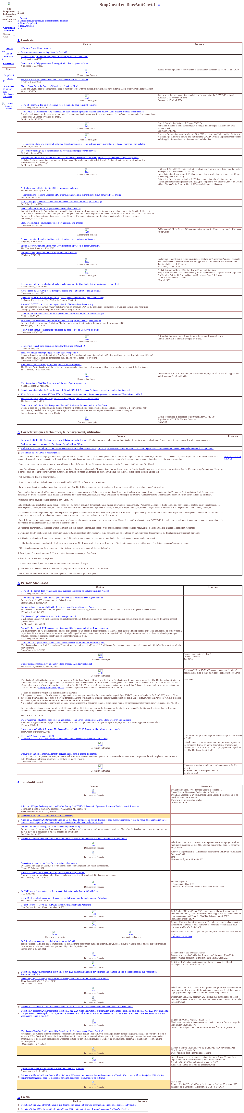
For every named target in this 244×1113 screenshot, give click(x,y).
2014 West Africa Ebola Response (36, 48)
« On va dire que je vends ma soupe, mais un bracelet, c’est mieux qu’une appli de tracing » (61, 201)
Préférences (8, 63)
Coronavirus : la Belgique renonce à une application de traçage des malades (54, 63)
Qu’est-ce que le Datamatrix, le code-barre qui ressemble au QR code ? (52, 1068)
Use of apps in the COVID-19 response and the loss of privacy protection (53, 383)
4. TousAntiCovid (26, 26)
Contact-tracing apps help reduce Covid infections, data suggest (49, 863)
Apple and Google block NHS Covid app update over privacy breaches (53, 872)
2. (19, 432)
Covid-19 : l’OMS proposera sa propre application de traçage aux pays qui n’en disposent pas (62, 313)
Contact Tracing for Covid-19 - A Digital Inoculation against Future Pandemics (56, 905)
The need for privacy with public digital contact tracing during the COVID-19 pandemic (60, 398)
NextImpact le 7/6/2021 (181, 936)
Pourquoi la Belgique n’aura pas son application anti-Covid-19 (49, 252)
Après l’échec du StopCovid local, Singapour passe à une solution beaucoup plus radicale (61, 291)
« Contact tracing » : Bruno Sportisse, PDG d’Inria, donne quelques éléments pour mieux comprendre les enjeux (71, 195)
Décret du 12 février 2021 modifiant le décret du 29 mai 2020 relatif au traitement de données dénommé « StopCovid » (74, 838)
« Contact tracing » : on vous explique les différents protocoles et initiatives (54, 56)
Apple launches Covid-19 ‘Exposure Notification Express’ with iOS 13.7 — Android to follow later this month (70, 729)
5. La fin (21, 28)
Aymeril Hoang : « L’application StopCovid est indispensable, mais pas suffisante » (58, 239)
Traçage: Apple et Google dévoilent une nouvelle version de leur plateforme (54, 79)
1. (19, 40)
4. (19, 782)
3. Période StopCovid (27, 23)
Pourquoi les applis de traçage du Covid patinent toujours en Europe (51, 826)
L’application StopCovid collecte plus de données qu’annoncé (48, 616)
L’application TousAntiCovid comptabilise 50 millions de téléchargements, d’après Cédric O (62, 1031)
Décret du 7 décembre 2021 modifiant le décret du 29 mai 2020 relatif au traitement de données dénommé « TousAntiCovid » (77, 1006)
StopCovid (9, 75)
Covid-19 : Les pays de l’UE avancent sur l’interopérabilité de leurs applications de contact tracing (64, 628)
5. (19, 1097)
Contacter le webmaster (9, 29)
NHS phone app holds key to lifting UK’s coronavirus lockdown (50, 188)
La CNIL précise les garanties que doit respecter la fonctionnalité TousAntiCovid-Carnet (60, 891)
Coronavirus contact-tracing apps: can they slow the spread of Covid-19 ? (53, 346)
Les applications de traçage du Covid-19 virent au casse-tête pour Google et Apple (57, 607)
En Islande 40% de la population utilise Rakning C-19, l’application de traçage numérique (61, 320)
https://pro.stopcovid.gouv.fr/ (51, 687)
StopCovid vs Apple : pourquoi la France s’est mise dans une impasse (52, 223)
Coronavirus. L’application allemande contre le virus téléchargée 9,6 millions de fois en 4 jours (63, 642)
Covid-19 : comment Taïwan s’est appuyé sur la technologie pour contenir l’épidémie (59, 105)
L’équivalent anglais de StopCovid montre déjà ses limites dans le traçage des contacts (59, 754)
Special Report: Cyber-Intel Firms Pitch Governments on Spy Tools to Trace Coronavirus (60, 246)
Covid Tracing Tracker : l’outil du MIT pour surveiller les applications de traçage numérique (62, 597)
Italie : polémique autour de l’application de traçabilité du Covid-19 (50, 208)
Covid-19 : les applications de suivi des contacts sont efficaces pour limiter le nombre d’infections (64, 898)
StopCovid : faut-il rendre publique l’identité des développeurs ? (49, 352)
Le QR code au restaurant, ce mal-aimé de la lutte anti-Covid (48, 941)
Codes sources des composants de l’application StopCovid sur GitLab (52, 444)
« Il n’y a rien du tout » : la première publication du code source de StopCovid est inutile (60, 330)
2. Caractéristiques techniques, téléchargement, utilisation (43, 21)
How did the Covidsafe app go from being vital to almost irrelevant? (51, 364)
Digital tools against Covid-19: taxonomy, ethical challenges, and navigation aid (56, 664)
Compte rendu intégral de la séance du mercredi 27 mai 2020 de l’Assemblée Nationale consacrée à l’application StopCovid (76, 390)
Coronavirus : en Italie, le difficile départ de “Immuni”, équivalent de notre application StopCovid (64, 405)
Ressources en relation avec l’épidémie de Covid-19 (44, 52)
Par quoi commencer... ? (8, 56)
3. (19, 583)
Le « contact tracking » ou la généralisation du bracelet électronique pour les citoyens (58, 151)
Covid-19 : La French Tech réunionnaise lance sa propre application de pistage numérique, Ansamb (65, 591)
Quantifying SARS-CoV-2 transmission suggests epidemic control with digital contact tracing (62, 297)
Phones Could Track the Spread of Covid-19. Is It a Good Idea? (49, 86)
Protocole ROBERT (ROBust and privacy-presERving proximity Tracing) (54, 440)
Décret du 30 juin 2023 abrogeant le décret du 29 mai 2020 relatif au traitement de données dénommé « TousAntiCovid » (75, 1109)
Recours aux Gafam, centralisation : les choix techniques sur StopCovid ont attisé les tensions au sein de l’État (70, 284)
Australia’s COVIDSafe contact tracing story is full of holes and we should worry (57, 304)
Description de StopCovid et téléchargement (40, 452)
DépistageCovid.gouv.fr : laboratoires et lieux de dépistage (47, 815)
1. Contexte (23, 18)
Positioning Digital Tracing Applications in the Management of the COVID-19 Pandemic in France (65, 978)
